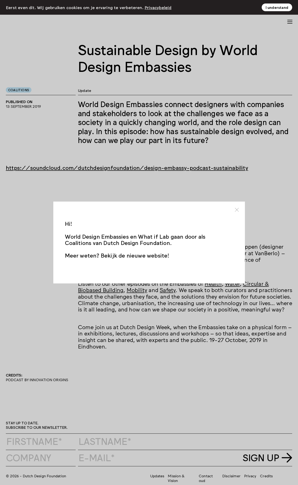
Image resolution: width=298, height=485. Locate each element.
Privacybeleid (158, 7)
